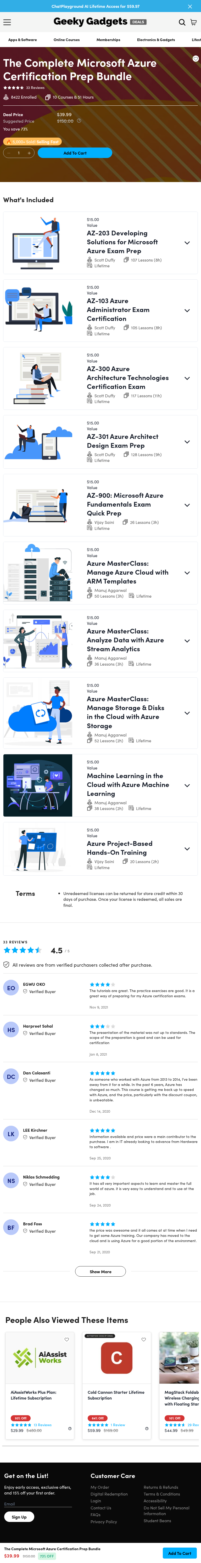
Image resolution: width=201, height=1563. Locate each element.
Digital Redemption (109, 1494)
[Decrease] (8, 153)
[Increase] (29, 153)
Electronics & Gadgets (156, 39)
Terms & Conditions (162, 1494)
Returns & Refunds (161, 1487)
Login (96, 1500)
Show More (100, 1271)
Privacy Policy (104, 1521)
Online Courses (67, 39)
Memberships (108, 39)
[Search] (182, 22)
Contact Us (101, 1507)
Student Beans (157, 1520)
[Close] (190, 6)
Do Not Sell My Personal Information (166, 1510)
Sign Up (19, 1517)
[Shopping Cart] (193, 22)
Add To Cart (75, 153)
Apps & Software (22, 39)
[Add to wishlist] (196, 58)
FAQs (95, 1514)
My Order (100, 1487)
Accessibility (155, 1500)
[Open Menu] (8, 22)
